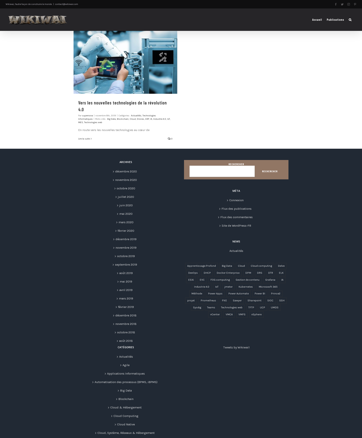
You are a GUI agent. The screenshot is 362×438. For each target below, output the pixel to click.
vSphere (256, 314)
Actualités (136, 115)
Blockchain (123, 119)
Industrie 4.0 (159, 119)
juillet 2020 (126, 197)
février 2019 (126, 307)
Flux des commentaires (236, 217)
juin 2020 (126, 205)
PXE (224, 300)
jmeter (228, 286)
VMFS (242, 314)
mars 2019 (126, 298)
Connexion (236, 200)
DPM (248, 272)
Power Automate (238, 293)
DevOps (193, 272)
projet (191, 300)
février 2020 (126, 230)
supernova (87, 115)
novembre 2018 (126, 324)
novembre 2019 (126, 247)
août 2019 (126, 273)
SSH (282, 300)
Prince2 (275, 293)
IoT (168, 119)
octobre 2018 (126, 332)
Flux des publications (237, 208)
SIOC (270, 300)
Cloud (133, 119)
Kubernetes (246, 286)
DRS (259, 272)
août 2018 (126, 341)
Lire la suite (84, 138)
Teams (211, 307)
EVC (202, 279)
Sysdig (197, 307)
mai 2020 (126, 214)
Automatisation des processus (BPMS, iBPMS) (126, 382)
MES (80, 122)
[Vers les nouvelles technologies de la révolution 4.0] (125, 62)
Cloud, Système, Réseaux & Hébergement (126, 433)
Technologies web (93, 122)
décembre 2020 (126, 171)
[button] (350, 19)
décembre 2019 (126, 239)
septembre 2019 (126, 264)
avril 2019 (126, 290)
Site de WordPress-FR (236, 225)
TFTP (251, 307)
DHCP (207, 272)
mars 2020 (126, 222)
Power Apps (215, 293)
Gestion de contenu (247, 279)
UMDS (274, 307)
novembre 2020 (126, 180)
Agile (126, 365)
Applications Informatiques (126, 373)
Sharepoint (255, 300)
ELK (281, 272)
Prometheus (208, 300)
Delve (281, 265)
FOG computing (220, 279)
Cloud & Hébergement (126, 407)
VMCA (229, 314)
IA (151, 119)
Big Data (111, 119)
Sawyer (237, 300)
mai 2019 (126, 281)
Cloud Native (126, 424)
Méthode (196, 293)
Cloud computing (261, 265)
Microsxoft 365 (268, 286)
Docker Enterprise (228, 272)
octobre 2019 (126, 256)
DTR (270, 272)
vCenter (215, 314)
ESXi (191, 279)
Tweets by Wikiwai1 (236, 347)
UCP (262, 307)
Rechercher (236, 164)
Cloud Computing (126, 416)
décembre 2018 (126, 315)
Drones (140, 119)
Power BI (260, 293)
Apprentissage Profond (201, 265)
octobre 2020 (126, 188)
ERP (147, 119)
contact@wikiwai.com (66, 4)
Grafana (270, 279)
